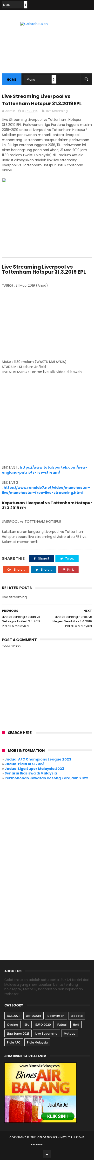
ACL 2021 (13, 1016)
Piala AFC (13, 1042)
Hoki (76, 1025)
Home (12, 79)
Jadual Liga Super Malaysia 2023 (34, 768)
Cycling (12, 1025)
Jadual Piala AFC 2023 (24, 763)
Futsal (62, 1025)
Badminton (55, 1016)
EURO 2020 (43, 1025)
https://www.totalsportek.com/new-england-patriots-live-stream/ (44, 470)
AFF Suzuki (33, 1016)
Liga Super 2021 (18, 1033)
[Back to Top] (47, 1154)
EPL (27, 1025)
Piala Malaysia (37, 1042)
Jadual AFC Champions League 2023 (38, 759)
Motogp (69, 1033)
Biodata (77, 1016)
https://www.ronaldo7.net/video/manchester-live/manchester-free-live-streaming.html (46, 490)
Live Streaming (57, 111)
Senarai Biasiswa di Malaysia (31, 773)
